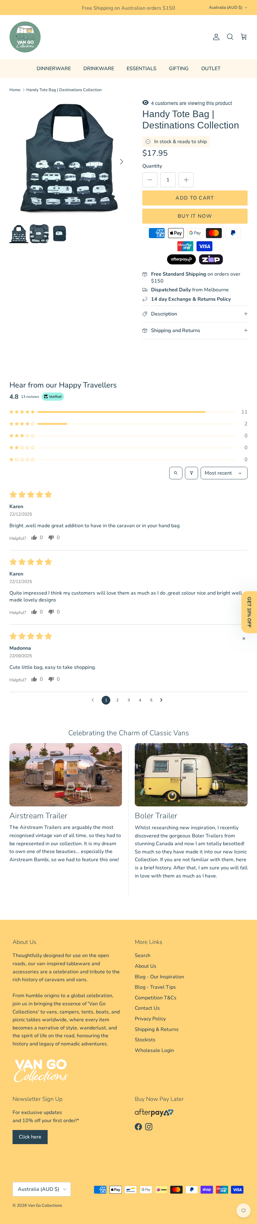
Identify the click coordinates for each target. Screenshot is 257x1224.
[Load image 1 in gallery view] (68, 158)
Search (142, 955)
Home (14, 89)
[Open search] (175, 473)
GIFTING (179, 68)
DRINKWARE (98, 68)
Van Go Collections (45, 1205)
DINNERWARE (54, 68)
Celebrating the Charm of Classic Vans (128, 733)
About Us (145, 966)
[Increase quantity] (186, 179)
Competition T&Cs (155, 997)
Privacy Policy (150, 1018)
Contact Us (147, 1008)
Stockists (145, 1039)
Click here (30, 1136)
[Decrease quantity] (149, 179)
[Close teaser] (243, 638)
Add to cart (195, 198)
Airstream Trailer (38, 815)
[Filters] (191, 473)
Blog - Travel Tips (155, 987)
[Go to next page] (163, 700)
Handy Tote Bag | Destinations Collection (64, 89)
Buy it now (195, 216)
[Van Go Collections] (25, 37)
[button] (128, 412)
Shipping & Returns (157, 1029)
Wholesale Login (154, 1050)
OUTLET (211, 68)
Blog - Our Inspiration (159, 976)
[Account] (215, 37)
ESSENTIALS (141, 68)
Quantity (152, 166)
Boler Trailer (156, 815)
